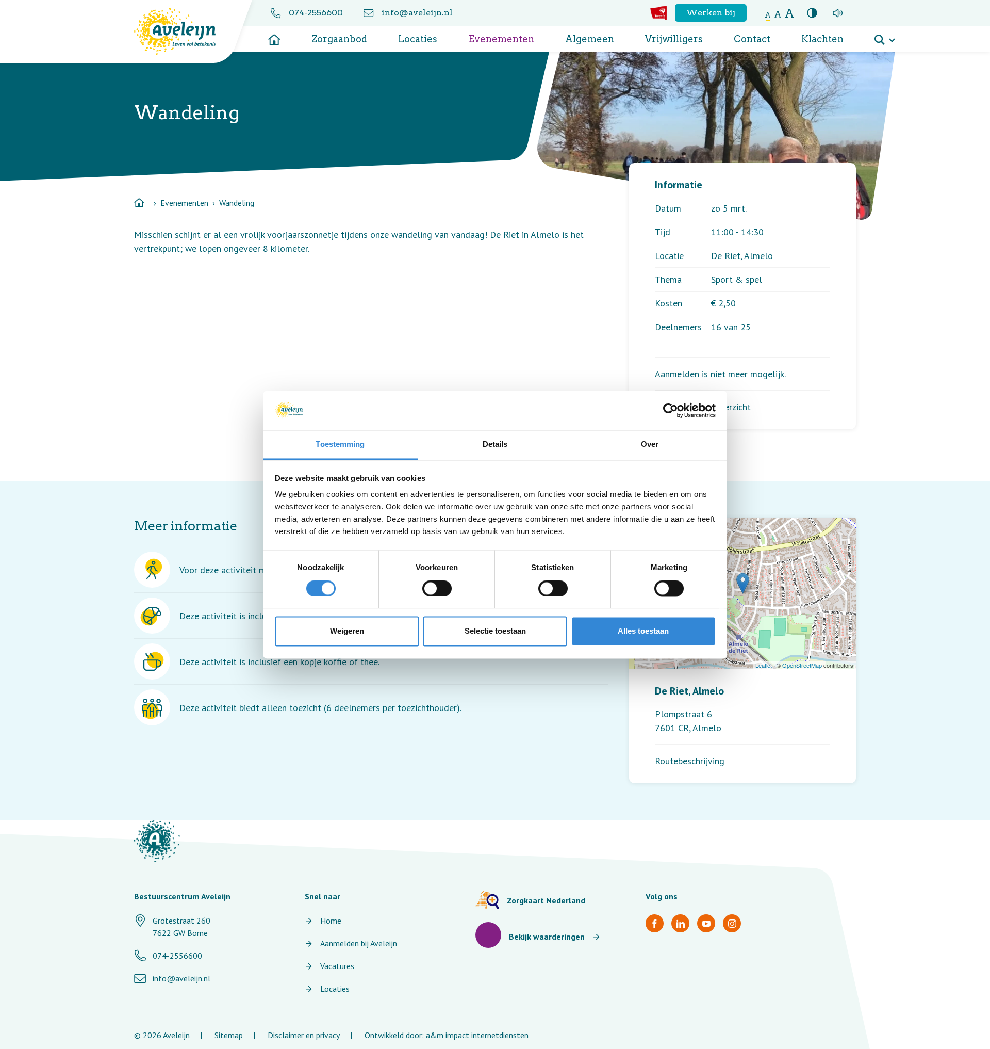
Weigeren (347, 631)
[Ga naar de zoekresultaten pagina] (884, 36)
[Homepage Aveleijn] (183, 31)
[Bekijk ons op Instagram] (732, 923)
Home (330, 920)
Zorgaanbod (339, 39)
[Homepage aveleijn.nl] (157, 841)
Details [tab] (495, 444)
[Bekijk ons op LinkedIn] (680, 923)
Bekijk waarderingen (547, 936)
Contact (752, 39)
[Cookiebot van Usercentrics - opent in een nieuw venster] (670, 410)
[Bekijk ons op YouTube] (706, 923)
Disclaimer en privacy (304, 1035)
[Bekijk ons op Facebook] (655, 923)
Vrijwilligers (674, 39)
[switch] (437, 588)
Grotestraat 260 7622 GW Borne (181, 926)
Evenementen (501, 39)
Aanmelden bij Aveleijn (358, 943)
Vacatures (337, 966)
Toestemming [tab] (340, 444)
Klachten (822, 39)
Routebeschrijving (689, 761)
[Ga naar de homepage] (274, 36)
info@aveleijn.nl (417, 13)
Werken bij (710, 13)
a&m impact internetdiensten (477, 1035)
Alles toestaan (643, 631)
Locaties (417, 39)
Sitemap (228, 1035)
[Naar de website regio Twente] (658, 13)
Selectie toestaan (495, 631)
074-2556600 (316, 13)
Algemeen (589, 39)
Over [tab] (649, 444)
